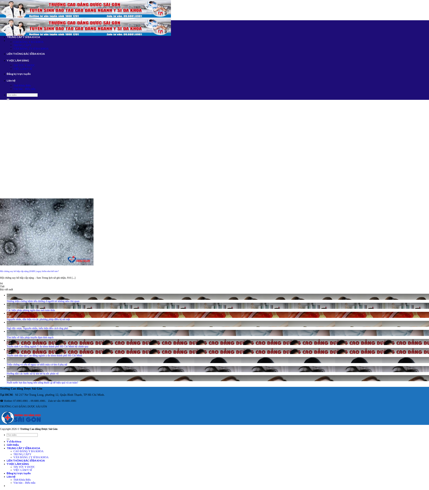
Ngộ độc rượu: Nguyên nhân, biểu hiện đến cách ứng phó (37, 328)
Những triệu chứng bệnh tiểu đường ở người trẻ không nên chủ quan (43, 301)
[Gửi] (8, 99)
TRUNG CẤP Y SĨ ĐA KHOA (23, 37)
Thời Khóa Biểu (22, 85)
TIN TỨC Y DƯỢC (24, 65)
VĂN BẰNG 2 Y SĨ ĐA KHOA (31, 48)
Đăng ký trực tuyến (19, 73)
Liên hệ (11, 80)
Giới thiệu (13, 30)
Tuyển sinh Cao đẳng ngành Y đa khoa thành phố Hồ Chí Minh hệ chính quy (47, 346)
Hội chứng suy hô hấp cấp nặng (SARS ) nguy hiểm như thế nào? (29, 271)
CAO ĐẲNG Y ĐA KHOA (28, 42)
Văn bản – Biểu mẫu (24, 88)
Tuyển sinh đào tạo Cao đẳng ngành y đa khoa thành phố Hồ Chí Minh (44, 355)
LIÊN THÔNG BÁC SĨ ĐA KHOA (26, 53)
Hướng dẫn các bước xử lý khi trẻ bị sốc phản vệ (32, 373)
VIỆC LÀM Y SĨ (22, 68)
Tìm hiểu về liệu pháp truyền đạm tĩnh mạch (30, 337)
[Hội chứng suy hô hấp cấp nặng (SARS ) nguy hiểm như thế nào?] (47, 264)
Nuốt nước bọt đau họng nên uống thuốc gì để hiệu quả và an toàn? (42, 382)
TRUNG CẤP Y (22, 45)
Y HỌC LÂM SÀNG (18, 60)
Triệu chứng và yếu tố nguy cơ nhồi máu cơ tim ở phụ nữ (37, 364)
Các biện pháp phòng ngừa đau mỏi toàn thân (31, 310)
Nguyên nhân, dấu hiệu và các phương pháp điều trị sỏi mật (38, 319)
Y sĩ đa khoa (14, 23)
